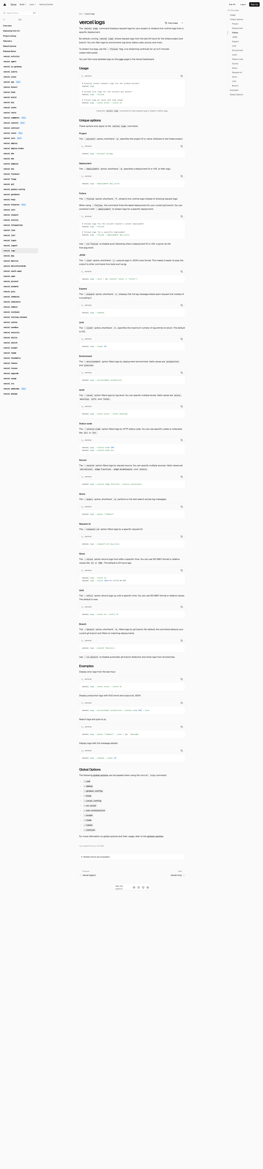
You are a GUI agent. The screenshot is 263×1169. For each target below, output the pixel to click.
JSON (82, 255)
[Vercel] (4, 4)
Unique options (90, 120)
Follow (82, 193)
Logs (120, 59)
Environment (85, 356)
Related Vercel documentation (96, 857)
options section (155, 836)
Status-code (85, 423)
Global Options (90, 769)
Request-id (85, 523)
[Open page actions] (182, 23)
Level (81, 389)
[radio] (134, 887)
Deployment (85, 163)
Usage (83, 68)
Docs (13, 4)
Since (82, 553)
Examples (86, 666)
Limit (81, 322)
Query (82, 493)
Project (83, 133)
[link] (243, 4)
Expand (83, 288)
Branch (82, 624)
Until (81, 590)
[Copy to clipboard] (181, 76)
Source (82, 460)
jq (125, 264)
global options (100, 775)
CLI (80, 14)
